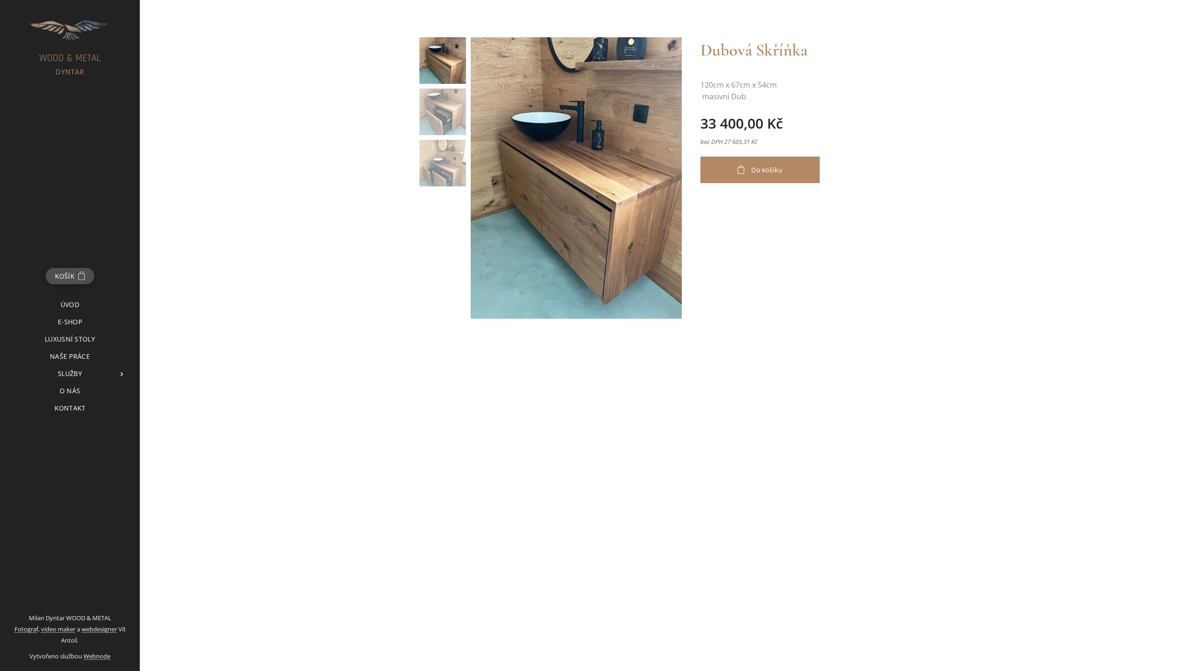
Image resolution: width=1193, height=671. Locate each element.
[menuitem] (70, 304)
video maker (58, 629)
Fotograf (26, 629)
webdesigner (99, 629)
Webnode (96, 656)
